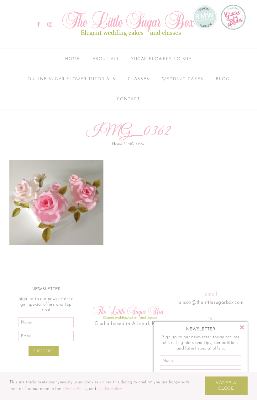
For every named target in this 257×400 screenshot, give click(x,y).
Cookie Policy (109, 389)
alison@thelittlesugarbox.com (211, 302)
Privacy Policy (75, 389)
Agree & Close (226, 386)
